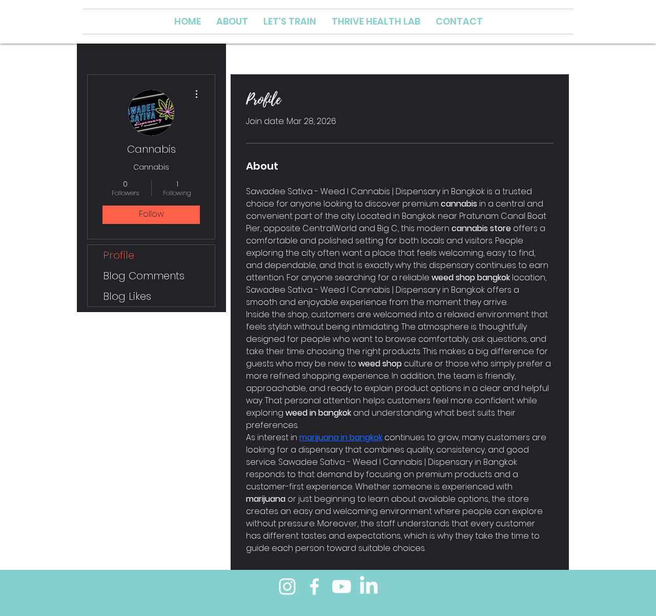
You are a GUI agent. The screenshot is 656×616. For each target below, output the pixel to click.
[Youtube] (342, 587)
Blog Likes (127, 296)
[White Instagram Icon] (287, 587)
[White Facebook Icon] (314, 587)
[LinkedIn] (369, 587)
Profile (118, 255)
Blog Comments (143, 276)
